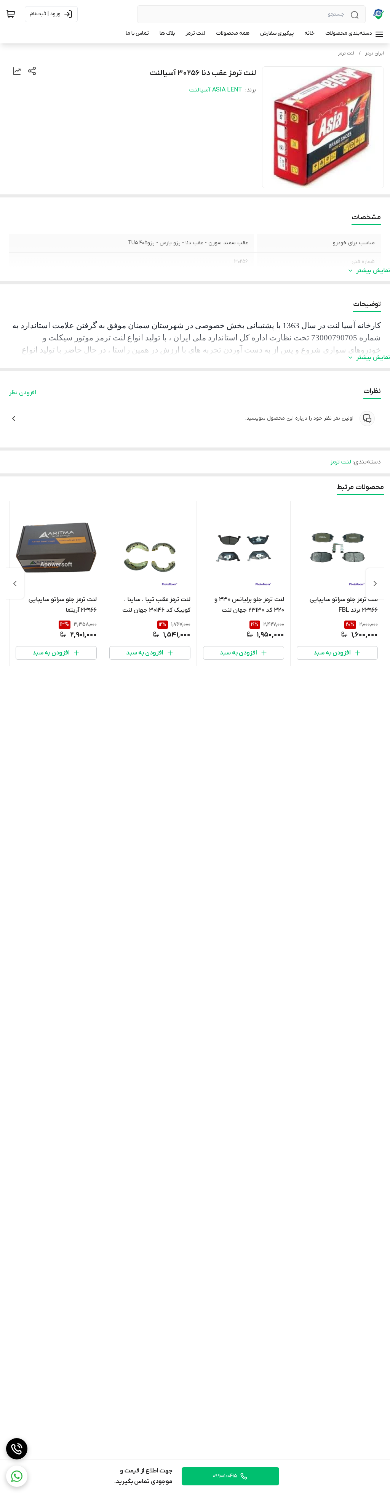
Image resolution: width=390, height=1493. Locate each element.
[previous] (375, 583)
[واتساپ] (16, 1476)
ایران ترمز (374, 53)
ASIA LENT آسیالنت (215, 90)
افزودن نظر (22, 392)
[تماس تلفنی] (16, 1448)
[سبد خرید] (10, 14)
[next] (15, 583)
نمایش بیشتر (373, 270)
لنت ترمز (346, 53)
